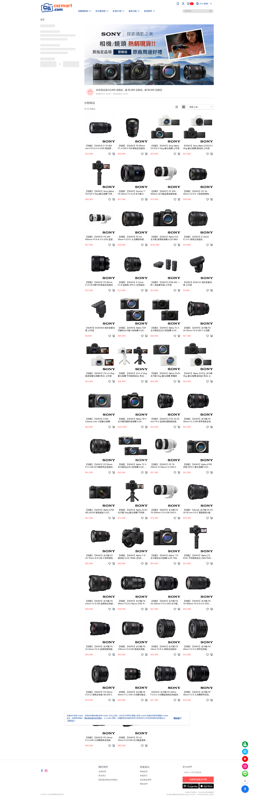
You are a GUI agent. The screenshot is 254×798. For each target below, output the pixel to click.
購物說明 (144, 771)
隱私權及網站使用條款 (108, 780)
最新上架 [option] (193, 107)
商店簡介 (102, 776)
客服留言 (144, 776)
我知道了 (178, 718)
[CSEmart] (56, 7)
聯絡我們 (144, 784)
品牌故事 (102, 771)
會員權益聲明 (145, 780)
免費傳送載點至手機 (198, 779)
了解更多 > (71, 721)
